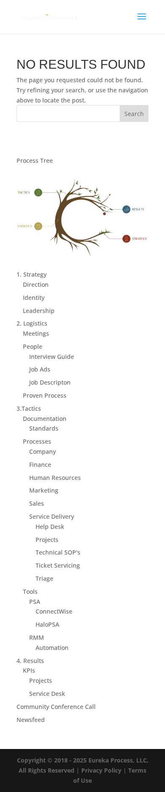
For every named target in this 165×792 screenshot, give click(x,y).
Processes (37, 441)
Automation (52, 648)
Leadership (39, 311)
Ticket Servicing (58, 565)
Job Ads (39, 369)
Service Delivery (51, 516)
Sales (36, 503)
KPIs (29, 670)
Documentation (44, 419)
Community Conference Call (56, 707)
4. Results (30, 661)
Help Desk (50, 527)
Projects (47, 540)
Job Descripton (50, 382)
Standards (43, 428)
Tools (30, 591)
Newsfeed (30, 720)
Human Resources (55, 478)
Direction (36, 284)
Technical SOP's (58, 552)
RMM (36, 637)
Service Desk (47, 694)
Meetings (36, 333)
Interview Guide (51, 357)
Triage (44, 578)
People (32, 346)
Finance (40, 465)
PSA (34, 602)
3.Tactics (28, 408)
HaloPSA (47, 624)
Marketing (43, 490)
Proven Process (44, 395)
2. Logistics (31, 323)
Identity (33, 298)
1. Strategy (31, 274)
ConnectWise (54, 611)
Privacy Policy (101, 770)
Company (42, 451)
